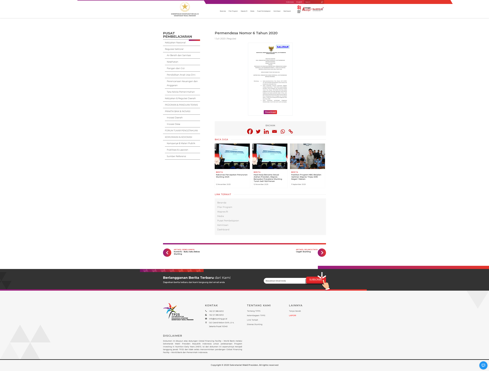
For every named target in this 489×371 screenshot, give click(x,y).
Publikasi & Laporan (177, 150)
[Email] (274, 131)
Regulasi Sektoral (174, 49)
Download (270, 112)
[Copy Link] (291, 131)
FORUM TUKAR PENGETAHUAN (181, 130)
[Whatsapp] (282, 131)
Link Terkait (252, 320)
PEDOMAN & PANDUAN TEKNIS (181, 105)
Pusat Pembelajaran (264, 11)
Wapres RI (244, 11)
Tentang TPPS (253, 311)
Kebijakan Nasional (175, 42)
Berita (219, 172)
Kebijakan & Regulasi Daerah (180, 98)
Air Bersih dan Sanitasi (179, 55)
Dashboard (287, 11)
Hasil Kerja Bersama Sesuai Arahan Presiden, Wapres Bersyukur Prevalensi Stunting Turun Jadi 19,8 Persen (269, 166)
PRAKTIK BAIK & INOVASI (177, 111)
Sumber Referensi (176, 156)
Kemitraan (277, 11)
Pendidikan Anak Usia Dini (181, 75)
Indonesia (290, 2)
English (299, 2)
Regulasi (231, 38)
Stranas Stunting (254, 324)
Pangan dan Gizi (176, 68)
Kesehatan (172, 62)
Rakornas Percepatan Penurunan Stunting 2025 (232, 166)
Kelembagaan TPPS (256, 315)
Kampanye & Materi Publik (181, 143)
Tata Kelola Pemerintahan (181, 92)
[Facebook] (250, 131)
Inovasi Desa (173, 124)
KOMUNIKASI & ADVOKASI (178, 137)
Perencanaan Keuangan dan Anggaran (182, 83)
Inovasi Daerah (175, 117)
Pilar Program (233, 11)
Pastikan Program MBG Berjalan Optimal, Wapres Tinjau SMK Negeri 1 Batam (307, 166)
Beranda (223, 11)
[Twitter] (258, 131)
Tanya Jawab (295, 311)
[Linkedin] (266, 131)
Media (252, 11)
